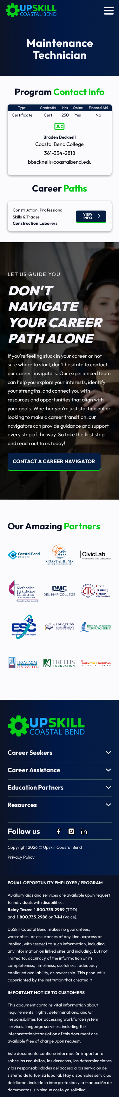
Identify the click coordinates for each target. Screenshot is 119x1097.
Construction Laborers (35, 223)
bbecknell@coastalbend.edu (59, 162)
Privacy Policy (21, 857)
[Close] (109, 10)
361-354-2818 (59, 153)
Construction (25, 209)
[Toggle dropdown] (108, 752)
